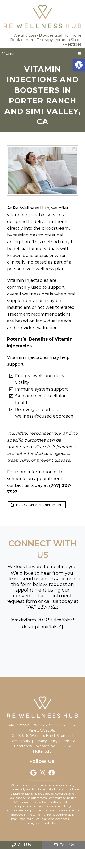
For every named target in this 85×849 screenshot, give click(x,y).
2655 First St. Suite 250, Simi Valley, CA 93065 (53, 728)
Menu (8, 53)
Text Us (66, 845)
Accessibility (20, 741)
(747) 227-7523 (42, 607)
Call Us (24, 845)
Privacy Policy (46, 741)
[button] (79, 65)
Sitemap (64, 735)
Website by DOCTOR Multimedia (52, 748)
